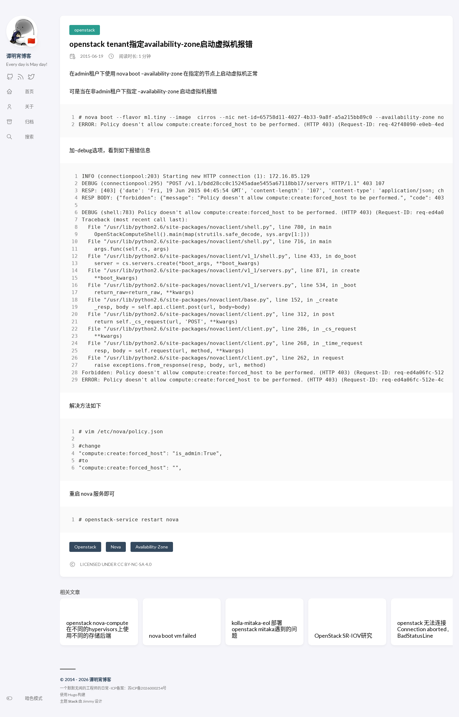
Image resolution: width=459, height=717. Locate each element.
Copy (433, 118)
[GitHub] (10, 78)
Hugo (72, 694)
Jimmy (88, 701)
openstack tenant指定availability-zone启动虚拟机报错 (161, 43)
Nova (116, 546)
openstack (84, 29)
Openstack (85, 546)
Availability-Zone (152, 546)
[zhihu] (31, 78)
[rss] (20, 78)
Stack (73, 701)
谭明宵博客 (18, 56)
